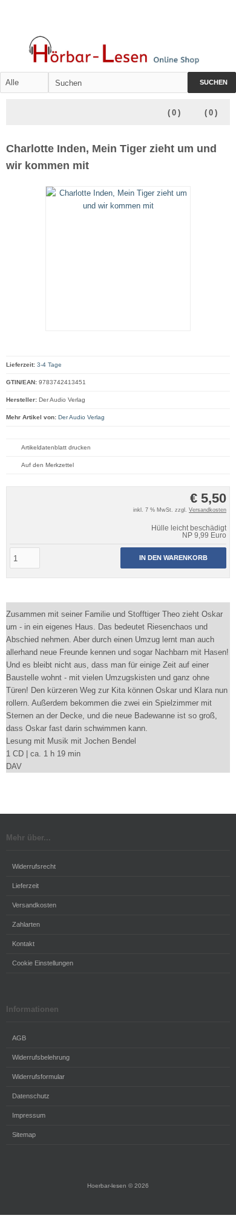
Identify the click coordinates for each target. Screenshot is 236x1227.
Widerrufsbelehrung (41, 1057)
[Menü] (14, 113)
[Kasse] (159, 22)
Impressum (28, 1115)
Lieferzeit (25, 885)
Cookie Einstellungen (42, 963)
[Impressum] (175, 22)
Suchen (211, 82)
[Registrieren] (222, 22)
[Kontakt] (190, 22)
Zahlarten (26, 924)
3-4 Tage (49, 364)
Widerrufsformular (38, 1076)
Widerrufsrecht (34, 866)
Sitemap (24, 1134)
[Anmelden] (206, 22)
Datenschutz (31, 1096)
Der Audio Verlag (81, 417)
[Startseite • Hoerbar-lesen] (118, 48)
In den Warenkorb (174, 557)
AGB (19, 1038)
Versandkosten (207, 510)
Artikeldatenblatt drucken (56, 447)
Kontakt (23, 943)
